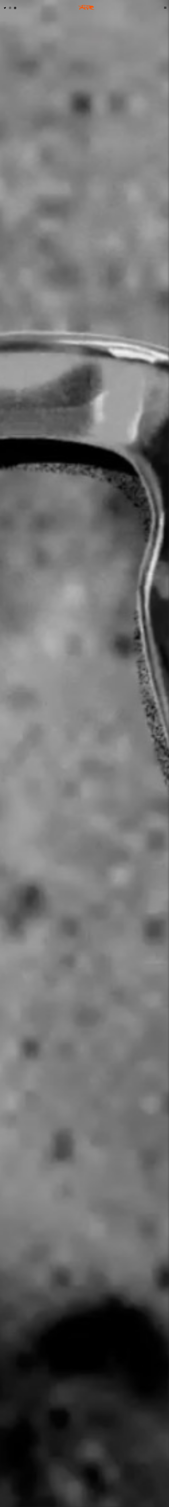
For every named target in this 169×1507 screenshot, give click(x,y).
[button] (165, 8)
